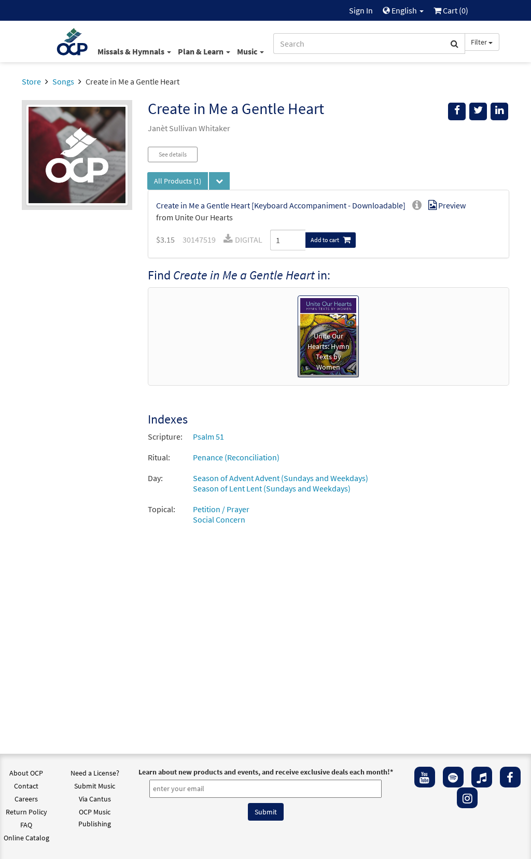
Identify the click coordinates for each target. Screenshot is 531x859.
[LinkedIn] (499, 111)
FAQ (26, 824)
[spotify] (453, 777)
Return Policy (26, 811)
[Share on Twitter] (478, 111)
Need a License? (95, 773)
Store (31, 81)
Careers (26, 799)
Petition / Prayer (221, 509)
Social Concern (219, 519)
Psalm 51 (208, 436)
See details (173, 154)
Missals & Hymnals (131, 51)
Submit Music (94, 786)
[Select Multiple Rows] (219, 181)
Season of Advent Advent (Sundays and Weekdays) (280, 478)
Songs (63, 81)
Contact (26, 786)
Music (248, 51)
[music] (481, 777)
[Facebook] (510, 777)
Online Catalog (26, 837)
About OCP (26, 773)
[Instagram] (467, 797)
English (404, 10)
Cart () (454, 10)
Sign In (361, 10)
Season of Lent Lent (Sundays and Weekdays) (272, 488)
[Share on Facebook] (457, 111)
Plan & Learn (201, 51)
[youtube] (424, 777)
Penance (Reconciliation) (236, 457)
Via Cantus (95, 799)
